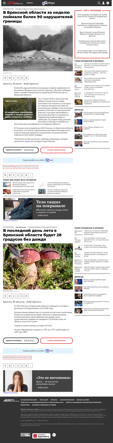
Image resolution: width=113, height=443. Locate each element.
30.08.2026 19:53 (8, 227)
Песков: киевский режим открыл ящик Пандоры (94, 120)
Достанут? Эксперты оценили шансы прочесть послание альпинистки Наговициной (97, 65)
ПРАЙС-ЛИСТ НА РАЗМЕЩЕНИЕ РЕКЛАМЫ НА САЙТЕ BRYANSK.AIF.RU (42, 402)
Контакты (54, 400)
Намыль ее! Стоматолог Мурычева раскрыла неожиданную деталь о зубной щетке (96, 232)
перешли (28, 141)
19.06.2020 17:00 (8, 9)
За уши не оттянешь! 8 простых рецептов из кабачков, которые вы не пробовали (97, 101)
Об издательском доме (29, 400)
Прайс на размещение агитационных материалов (83, 402)
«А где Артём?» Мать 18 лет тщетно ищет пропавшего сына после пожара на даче (96, 94)
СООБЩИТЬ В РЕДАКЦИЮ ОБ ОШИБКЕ (44, 405)
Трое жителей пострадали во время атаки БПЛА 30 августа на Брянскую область (92, 16)
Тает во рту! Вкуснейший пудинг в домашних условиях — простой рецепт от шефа (96, 72)
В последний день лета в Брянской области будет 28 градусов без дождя (92, 52)
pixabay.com (7, 73)
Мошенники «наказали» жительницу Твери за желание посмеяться (96, 309)
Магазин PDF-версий (67, 400)
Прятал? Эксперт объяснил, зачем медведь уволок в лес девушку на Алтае (96, 254)
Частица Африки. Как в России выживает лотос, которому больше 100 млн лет (96, 239)
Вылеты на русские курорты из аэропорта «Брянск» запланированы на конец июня (23, 184)
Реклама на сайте (83, 400)
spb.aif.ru (16, 291)
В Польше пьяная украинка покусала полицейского (96, 302)
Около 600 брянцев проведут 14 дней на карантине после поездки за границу (59, 184)
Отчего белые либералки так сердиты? (93, 128)
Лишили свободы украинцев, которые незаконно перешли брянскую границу (57, 191)
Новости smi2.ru (10, 220)
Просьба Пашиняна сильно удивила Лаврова (96, 142)
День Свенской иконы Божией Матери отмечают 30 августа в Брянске (92, 34)
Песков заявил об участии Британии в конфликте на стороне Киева (96, 113)
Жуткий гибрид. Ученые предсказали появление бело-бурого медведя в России (97, 268)
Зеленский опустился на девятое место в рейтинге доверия (94, 295)
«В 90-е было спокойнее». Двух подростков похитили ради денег (95, 246)
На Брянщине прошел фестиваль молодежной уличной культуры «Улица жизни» (92, 43)
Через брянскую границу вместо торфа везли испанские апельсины (24, 191)
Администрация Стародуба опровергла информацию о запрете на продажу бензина (92, 25)
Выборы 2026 (25, 405)
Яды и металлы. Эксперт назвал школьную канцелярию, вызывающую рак (95, 80)
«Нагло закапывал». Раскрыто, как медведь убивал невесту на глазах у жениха (96, 261)
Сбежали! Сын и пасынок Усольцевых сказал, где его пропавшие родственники (97, 87)
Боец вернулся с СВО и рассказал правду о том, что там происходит (95, 135)
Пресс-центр (44, 400)
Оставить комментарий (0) (56, 150)
